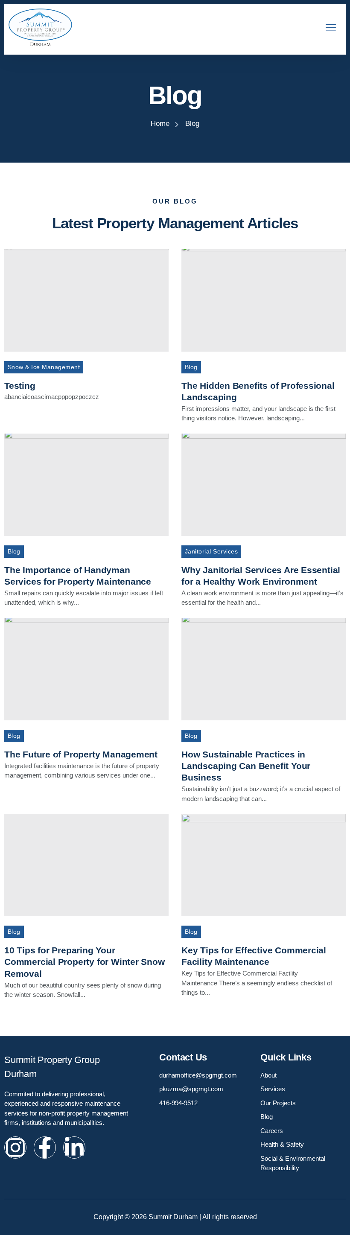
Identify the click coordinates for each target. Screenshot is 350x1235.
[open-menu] (328, 29)
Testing (19, 385)
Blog (191, 367)
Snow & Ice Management (44, 367)
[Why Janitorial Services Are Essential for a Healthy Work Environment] (263, 485)
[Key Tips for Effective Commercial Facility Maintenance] (263, 865)
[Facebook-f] (45, 1147)
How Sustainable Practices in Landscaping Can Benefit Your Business (245, 766)
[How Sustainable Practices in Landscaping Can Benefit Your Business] (263, 669)
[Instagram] (15, 1147)
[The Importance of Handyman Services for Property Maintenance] (86, 485)
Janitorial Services (211, 551)
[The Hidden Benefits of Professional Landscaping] (263, 300)
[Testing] (86, 300)
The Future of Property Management (81, 754)
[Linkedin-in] (74, 1147)
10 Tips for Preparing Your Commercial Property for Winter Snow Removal (84, 962)
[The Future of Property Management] (86, 669)
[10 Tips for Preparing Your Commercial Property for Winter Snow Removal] (86, 865)
